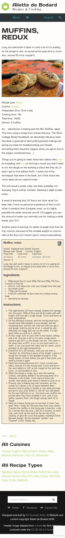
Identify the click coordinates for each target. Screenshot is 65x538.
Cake (55, 471)
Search (49, 17)
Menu (16, 17)
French (34, 451)
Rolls (36, 475)
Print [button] (59, 245)
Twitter (15, 507)
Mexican (6, 455)
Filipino (25, 451)
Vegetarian (22, 479)
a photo (39, 525)
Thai (27, 455)
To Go (12, 479)
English (15, 106)
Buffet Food (44, 471)
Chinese (6, 451)
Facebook (31, 507)
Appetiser (7, 471)
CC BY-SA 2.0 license (43, 529)
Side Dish (54, 475)
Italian (51, 451)
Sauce (44, 475)
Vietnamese (42, 455)
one (60, 159)
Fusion (42, 451)
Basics (17, 471)
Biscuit (25, 471)
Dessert (6, 475)
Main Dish (27, 475)
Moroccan (17, 455)
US (32, 455)
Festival (16, 475)
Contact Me (51, 507)
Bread (19, 102)
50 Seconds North (36, 515)
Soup (4, 479)
